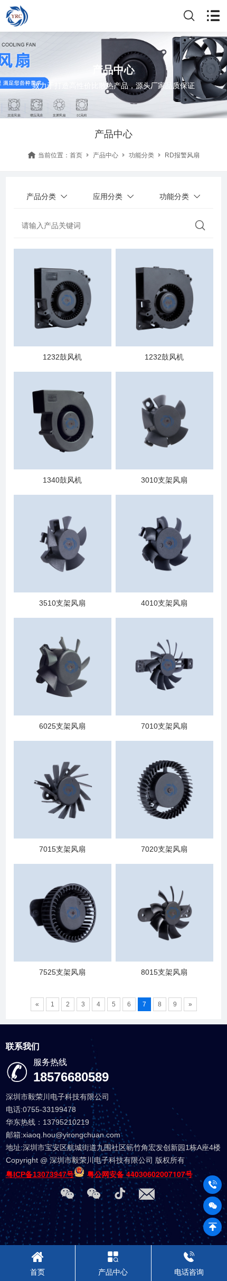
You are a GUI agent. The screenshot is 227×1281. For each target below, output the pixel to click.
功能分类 (141, 155)
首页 (76, 155)
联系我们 (23, 1046)
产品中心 (105, 155)
